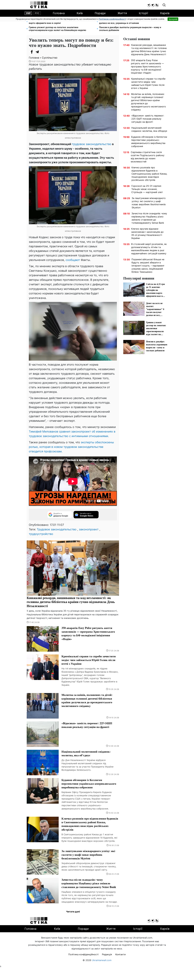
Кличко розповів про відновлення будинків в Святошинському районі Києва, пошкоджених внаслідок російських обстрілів (149, 173)
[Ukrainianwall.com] (39, 4)
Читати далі (73, 911)
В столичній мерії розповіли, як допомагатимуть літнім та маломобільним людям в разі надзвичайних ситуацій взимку (149, 249)
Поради (100, 13)
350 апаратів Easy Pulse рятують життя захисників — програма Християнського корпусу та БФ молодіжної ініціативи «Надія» (147, 66)
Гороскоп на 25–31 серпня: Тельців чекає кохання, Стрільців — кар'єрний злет (147, 189)
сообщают (73, 260)
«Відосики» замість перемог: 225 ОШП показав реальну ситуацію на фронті (147, 118)
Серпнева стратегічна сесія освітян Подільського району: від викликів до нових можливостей (148, 157)
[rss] (156, 5)
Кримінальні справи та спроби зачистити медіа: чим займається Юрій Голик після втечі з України (148, 83)
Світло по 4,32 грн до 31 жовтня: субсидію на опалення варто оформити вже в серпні (58, 21)
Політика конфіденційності (83, 954)
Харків (164, 13)
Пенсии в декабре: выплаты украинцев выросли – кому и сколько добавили (130, 28)
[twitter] (152, 5)
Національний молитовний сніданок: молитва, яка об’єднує (149, 129)
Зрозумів (172, 19)
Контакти (120, 954)
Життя (122, 13)
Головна (59, 13)
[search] (164, 5)
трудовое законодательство (91, 144)
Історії (143, 13)
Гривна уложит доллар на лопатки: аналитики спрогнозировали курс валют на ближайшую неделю (57, 28)
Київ (80, 13)
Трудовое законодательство (56, 529)
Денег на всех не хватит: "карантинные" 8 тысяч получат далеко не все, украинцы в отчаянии (130, 21)
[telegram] (148, 5)
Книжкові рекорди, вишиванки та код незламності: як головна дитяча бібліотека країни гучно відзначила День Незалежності (149, 50)
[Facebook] (32, 52)
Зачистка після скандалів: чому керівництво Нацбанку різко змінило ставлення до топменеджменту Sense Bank (149, 218)
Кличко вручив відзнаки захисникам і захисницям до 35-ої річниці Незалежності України (147, 233)
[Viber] (43, 52)
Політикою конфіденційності (112, 19)
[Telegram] (37, 52)
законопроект (89, 529)
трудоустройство (41, 534)
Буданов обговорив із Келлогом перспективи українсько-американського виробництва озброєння (149, 141)
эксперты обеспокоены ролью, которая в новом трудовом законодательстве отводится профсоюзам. (71, 447)
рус (37, 13)
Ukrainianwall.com (101, 960)
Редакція (107, 954)
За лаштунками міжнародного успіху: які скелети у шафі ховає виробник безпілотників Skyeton (149, 203)
